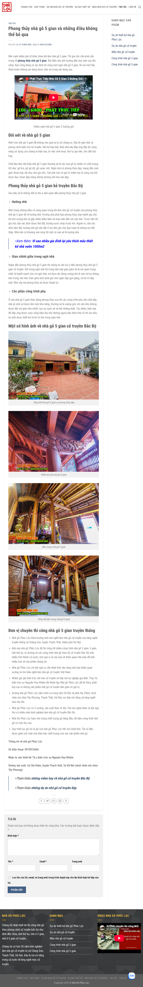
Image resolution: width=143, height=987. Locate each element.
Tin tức (123, 7)
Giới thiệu (39, 7)
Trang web (77, 861)
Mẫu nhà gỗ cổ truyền (104, 7)
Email (43, 861)
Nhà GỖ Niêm (46, 44)
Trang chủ (26, 7)
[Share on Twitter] (47, 801)
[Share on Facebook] (41, 801)
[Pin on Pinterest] (60, 801)
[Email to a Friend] (54, 801)
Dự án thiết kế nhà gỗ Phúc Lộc (123, 37)
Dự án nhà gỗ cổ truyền (60, 7)
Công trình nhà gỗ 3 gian (125, 58)
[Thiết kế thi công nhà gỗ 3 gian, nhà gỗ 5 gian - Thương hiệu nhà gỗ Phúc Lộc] (6, 7)
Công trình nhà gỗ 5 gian (125, 64)
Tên (10, 861)
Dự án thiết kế (82, 7)
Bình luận (13, 835)
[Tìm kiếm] (139, 7)
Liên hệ (132, 7)
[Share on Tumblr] (66, 801)
